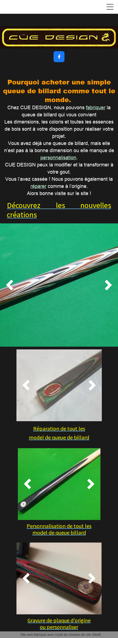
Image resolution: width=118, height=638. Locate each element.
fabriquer (95, 107)
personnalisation (58, 157)
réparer (38, 186)
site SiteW (93, 635)
